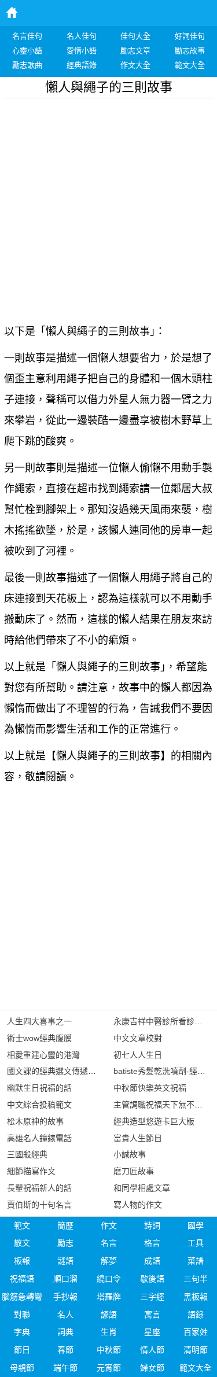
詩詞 (152, 1225)
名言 (109, 1242)
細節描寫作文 (31, 1171)
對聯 (22, 1314)
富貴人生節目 (137, 1138)
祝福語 (22, 1278)
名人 (65, 1314)
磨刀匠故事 (133, 1171)
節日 (22, 1349)
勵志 (65, 1242)
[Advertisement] (108, 206)
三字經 (152, 1296)
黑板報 (195, 1296)
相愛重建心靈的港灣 (43, 1054)
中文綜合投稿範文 (39, 1104)
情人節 (152, 1349)
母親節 (22, 1367)
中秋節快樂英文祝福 (149, 1087)
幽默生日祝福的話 (39, 1087)
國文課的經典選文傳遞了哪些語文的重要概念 (88, 1071)
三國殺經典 (27, 1154)
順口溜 (65, 1278)
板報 (22, 1260)
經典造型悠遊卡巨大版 (153, 1121)
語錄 (195, 1314)
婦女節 (152, 1367)
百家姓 (195, 1332)
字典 (22, 1332)
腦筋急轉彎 (22, 1296)
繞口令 (109, 1278)
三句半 (195, 1278)
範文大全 (195, 1367)
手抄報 (65, 1296)
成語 (152, 1260)
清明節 (195, 1349)
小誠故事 (129, 1154)
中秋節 (109, 1349)
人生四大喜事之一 (39, 1021)
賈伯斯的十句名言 (39, 1204)
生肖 (109, 1332)
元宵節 (109, 1367)
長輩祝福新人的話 (39, 1188)
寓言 (152, 1314)
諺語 (109, 1314)
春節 (65, 1349)
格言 (152, 1242)
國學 (195, 1225)
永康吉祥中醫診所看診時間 (162, 1021)
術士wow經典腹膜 (39, 1038)
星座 (152, 1332)
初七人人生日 (137, 1054)
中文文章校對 (137, 1038)
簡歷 (65, 1225)
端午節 (65, 1367)
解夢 (109, 1260)
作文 (109, 1225)
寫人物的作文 (137, 1204)
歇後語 (152, 1278)
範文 (22, 1225)
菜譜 (195, 1260)
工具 (195, 1242)
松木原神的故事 (35, 1121)
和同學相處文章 (141, 1188)
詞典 (65, 1332)
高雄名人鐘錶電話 (39, 1138)
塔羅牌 (109, 1296)
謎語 (65, 1260)
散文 (22, 1242)
